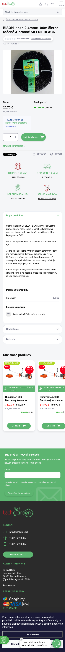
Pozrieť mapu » (10, 585)
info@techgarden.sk (18, 532)
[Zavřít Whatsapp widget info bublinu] (21, 639)
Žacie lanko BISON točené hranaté (29, 314)
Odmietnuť (17, 644)
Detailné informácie (13, 146)
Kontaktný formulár (18, 554)
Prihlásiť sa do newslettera (19, 493)
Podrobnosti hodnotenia (41, 39)
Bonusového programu (16, 123)
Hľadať (58, 12)
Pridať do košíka (30, 137)
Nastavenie (32, 634)
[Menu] (61, 4)
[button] (56, 643)
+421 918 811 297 (17, 538)
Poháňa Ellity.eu (10, 126)
